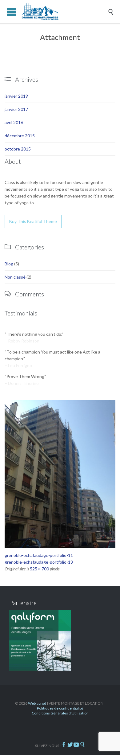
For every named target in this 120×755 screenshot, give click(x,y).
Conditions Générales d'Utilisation (60, 713)
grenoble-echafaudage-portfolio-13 (39, 562)
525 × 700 (39, 568)
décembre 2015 (20, 135)
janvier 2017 (16, 109)
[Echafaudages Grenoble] (65, 11)
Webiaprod (37, 703)
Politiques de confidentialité (60, 708)
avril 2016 (14, 122)
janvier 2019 (16, 96)
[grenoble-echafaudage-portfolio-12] (60, 474)
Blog (9, 263)
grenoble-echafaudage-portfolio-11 (39, 555)
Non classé (15, 277)
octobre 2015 (18, 148)
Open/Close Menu (11, 11)
